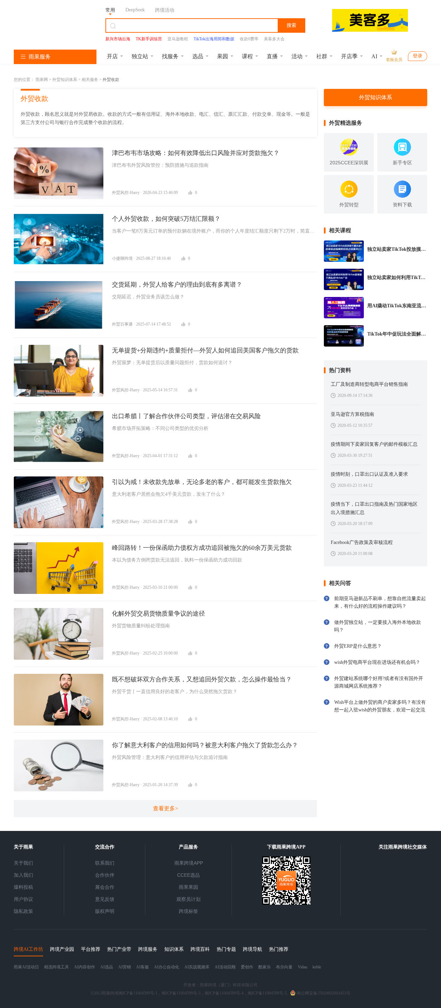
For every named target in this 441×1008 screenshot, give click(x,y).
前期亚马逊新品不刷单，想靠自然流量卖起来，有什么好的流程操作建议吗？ (380, 602)
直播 (272, 56)
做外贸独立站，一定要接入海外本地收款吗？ (377, 626)
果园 (222, 56)
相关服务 (90, 79)
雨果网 (41, 79)
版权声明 (104, 911)
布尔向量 (284, 967)
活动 (296, 56)
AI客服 (142, 967)
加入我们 (23, 875)
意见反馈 (104, 899)
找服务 (170, 56)
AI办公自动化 (166, 967)
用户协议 (23, 899)
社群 (321, 56)
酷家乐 (264, 967)
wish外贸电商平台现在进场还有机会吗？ (377, 662)
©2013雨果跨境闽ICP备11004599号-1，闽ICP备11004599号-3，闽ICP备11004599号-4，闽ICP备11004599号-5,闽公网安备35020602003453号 (220, 993)
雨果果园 (188, 887)
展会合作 (104, 887)
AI (374, 56)
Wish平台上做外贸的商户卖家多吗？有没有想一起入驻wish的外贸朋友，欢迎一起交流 (380, 706)
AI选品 (106, 967)
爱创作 (247, 967)
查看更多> (165, 808)
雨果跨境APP (188, 863)
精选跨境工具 (56, 967)
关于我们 (23, 863)
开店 (112, 56)
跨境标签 (188, 911)
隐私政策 (23, 911)
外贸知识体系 (64, 79)
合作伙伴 (104, 875)
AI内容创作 (84, 967)
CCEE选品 (188, 875)
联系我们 (104, 863)
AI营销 (124, 967)
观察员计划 (188, 899)
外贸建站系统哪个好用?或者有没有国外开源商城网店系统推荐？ (378, 682)
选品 (197, 56)
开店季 (349, 56)
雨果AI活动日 (26, 967)
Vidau (302, 967)
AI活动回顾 (225, 967)
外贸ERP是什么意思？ (358, 646)
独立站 (140, 56)
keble (316, 967)
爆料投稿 (23, 887)
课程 (247, 56)
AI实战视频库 (196, 967)
